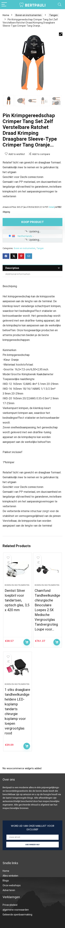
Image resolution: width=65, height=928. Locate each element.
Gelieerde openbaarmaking (17, 914)
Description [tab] (12, 268)
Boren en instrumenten (28, 15)
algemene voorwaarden (16, 909)
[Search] (59, 4)
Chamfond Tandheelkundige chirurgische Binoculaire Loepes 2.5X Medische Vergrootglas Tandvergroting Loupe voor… (47, 610)
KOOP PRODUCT (32, 222)
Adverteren (9, 890)
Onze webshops (12, 885)
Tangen (53, 15)
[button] (60, 34)
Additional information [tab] (17, 274)
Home (6, 15)
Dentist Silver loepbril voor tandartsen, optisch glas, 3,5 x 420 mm (17, 600)
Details (52, 207)
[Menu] (4, 4)
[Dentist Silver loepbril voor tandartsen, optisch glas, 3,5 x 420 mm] (17, 569)
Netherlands (25, 236)
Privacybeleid (10, 904)
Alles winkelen (10, 875)
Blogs (6, 880)
